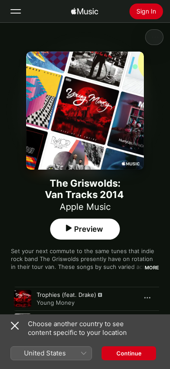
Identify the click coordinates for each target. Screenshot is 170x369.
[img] (84, 11)
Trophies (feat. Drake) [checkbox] (66, 294)
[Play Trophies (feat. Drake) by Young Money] (22, 298)
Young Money (56, 302)
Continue (129, 353)
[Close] (15, 326)
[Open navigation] (15, 11)
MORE (152, 268)
